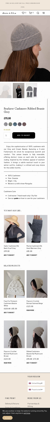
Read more (30, 310)
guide (16, 198)
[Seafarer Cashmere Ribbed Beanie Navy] (15, 124)
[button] (24, 13)
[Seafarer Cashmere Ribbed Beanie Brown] (6, 124)
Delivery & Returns (12, 403)
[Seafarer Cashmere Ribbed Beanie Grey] (20, 124)
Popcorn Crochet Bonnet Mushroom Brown (10, 353)
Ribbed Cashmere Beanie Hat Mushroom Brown (35, 353)
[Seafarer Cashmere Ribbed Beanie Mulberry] (24, 124)
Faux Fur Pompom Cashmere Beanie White (10, 303)
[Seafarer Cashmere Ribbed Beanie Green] (10, 124)
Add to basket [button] (9, 255)
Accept (7, 418)
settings (27, 413)
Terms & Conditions (12, 407)
